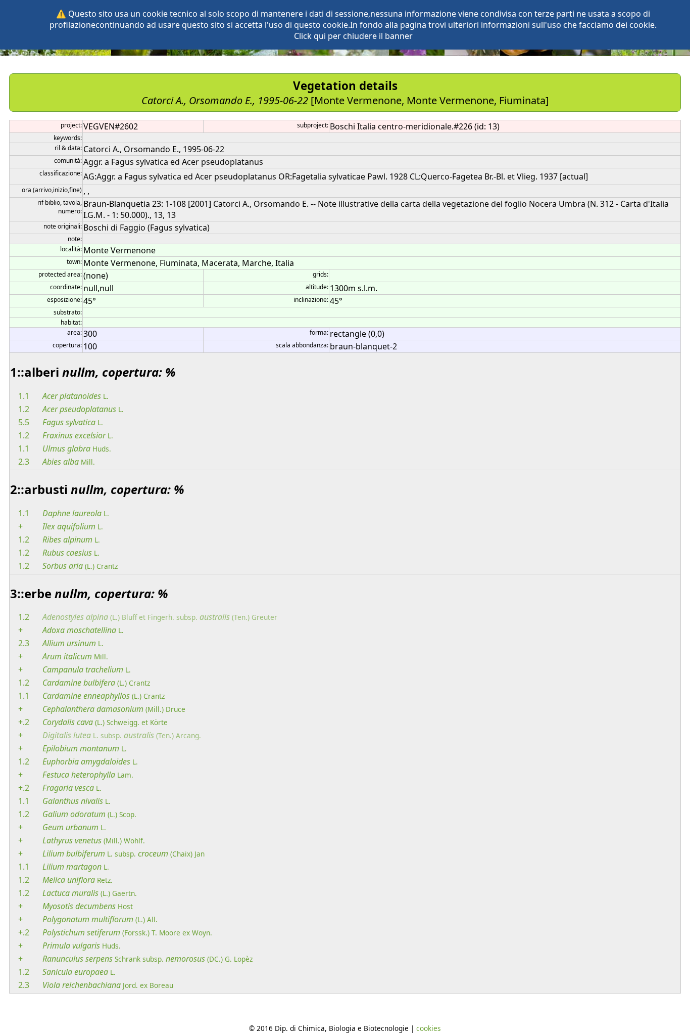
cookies (428, 1028)
